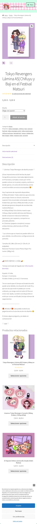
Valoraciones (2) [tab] (7, 157)
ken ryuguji (5, 135)
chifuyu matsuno (7, 133)
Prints (11, 15)
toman (24, 133)
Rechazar (18, 511)
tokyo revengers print (14, 131)
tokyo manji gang (27, 131)
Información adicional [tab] (9, 151)
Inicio (6, 15)
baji (25, 129)
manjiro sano (18, 135)
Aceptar (18, 506)
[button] (34, 485)
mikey (11, 135)
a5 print (25, 135)
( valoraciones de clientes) (21, 94)
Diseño (4, 108)
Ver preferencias (18, 517)
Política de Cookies (17, 521)
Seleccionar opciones (18, 376)
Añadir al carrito (19, 117)
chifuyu (21, 129)
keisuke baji (17, 133)
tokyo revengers (13, 129)
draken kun (29, 133)
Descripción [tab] (6, 145)
